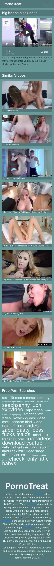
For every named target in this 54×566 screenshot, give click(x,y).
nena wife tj (29, 402)
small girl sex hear (11, 144)
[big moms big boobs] (27, 332)
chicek (17, 459)
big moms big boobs (12, 347)
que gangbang (15, 415)
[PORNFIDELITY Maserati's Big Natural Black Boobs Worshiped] (27, 230)
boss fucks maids (23, 432)
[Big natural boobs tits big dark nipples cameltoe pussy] (27, 264)
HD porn (38, 494)
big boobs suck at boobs (14, 178)
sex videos (28, 527)
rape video (34, 410)
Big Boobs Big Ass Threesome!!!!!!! (18, 381)
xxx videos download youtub (27, 440)
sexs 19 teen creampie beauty (26, 398)
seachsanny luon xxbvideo (21, 407)
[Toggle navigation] (48, 4)
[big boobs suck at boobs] (27, 163)
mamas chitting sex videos (12, 402)
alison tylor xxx (14, 455)
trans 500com (13, 439)
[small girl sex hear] (27, 129)
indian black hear (10, 110)
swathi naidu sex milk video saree (26, 449)
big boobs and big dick (13, 313)
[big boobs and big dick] (27, 298)
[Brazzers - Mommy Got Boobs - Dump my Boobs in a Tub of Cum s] (27, 196)
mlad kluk (40, 435)
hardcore (6, 520)
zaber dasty (16, 430)
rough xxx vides (20, 425)
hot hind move (42, 402)
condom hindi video (26, 422)
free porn (31, 504)
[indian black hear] (27, 95)
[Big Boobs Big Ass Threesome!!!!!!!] (27, 365)
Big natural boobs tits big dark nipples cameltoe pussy (27, 280)
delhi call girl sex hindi (19, 447)
